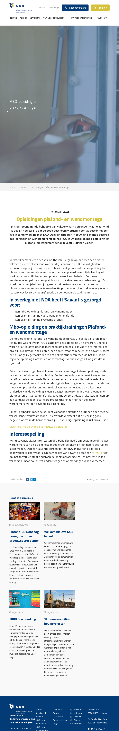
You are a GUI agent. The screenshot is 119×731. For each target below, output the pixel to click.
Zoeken (103, 7)
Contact (41, 7)
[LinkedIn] (34, 479)
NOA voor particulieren (53, 17)
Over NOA (102, 17)
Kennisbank (34, 17)
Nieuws (13, 17)
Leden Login (53, 7)
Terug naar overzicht (98, 479)
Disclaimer (58, 716)
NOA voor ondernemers (81, 17)
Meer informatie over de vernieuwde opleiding (38, 426)
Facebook (78, 709)
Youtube (78, 723)
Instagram (78, 713)
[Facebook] (27, 479)
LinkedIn (77, 716)
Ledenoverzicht (77, 7)
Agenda (23, 17)
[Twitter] (31, 479)
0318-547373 (98, 728)
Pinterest (78, 720)
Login (55, 723)
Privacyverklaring (61, 720)
